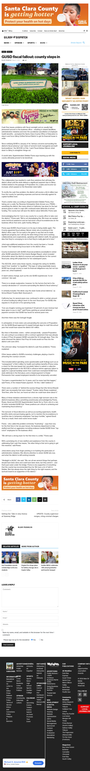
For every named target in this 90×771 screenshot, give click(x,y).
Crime (18, 686)
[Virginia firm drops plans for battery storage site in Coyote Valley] (30, 557)
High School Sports (28, 685)
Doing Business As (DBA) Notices (52, 688)
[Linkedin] (29, 499)
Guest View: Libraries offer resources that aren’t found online (80, 306)
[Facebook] (84, 31)
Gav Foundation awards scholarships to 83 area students (9, 567)
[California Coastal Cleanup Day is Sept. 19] (66, 294)
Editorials (19, 700)
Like (85, 164)
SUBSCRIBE (10, 671)
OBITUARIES (41, 664)
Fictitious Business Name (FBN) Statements (52, 681)
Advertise (19, 666)
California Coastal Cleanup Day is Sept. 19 (80, 294)
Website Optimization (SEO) (51, 716)
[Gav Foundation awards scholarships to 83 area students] (10, 557)
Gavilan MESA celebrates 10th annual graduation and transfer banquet (49, 567)
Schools (10, 52)
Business (19, 683)
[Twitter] (23, 499)
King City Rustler (68, 714)
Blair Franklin (6, 60)
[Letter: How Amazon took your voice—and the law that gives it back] (66, 264)
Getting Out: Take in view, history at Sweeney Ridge (14, 515)
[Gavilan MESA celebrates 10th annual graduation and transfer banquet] (49, 557)
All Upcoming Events (30, 702)
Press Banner (67, 723)
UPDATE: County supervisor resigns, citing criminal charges (46, 515)
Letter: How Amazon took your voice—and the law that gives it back (80, 266)
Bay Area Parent (68, 747)
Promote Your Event (29, 719)
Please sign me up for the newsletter (16, 640)
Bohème (65, 750)
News (4, 52)
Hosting (50, 712)
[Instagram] (87, 31)
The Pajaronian (67, 732)
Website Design (52, 709)
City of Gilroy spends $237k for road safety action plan (80, 281)
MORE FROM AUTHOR (30, 546)
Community (20, 698)
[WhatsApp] (34, 499)
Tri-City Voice (67, 737)
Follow (84, 169)
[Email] (39, 499)
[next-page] (6, 574)
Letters (19, 703)
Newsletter (10, 679)
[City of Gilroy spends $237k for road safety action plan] (66, 280)
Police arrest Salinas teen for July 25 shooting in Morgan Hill (75, 249)
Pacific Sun (66, 692)
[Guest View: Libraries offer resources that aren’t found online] (66, 305)
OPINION (19, 696)
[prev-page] (3, 574)
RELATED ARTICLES (11, 546)
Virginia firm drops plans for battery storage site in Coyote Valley (29, 567)
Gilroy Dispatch (67, 702)
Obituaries (40, 666)
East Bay (65, 757)
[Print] (45, 499)
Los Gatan (66, 716)
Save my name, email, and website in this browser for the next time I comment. (28, 633)
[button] (78, 43)
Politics (19, 690)
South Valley (66, 759)
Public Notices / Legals (52, 674)
